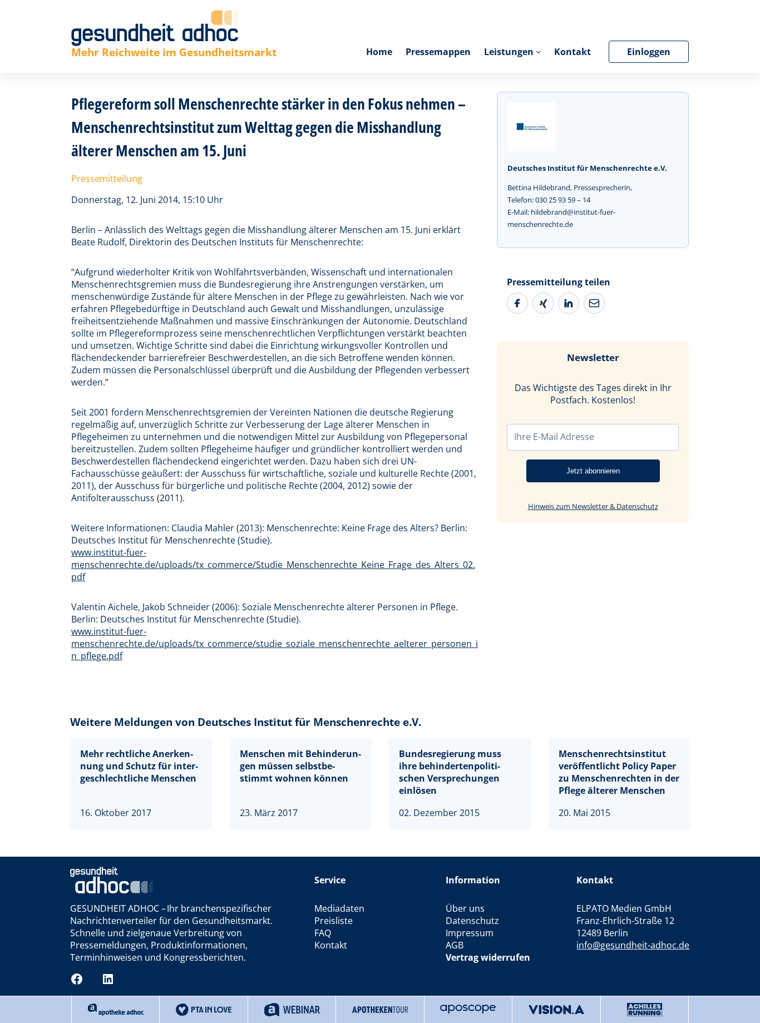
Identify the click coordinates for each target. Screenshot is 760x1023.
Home (379, 52)
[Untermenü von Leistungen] (538, 51)
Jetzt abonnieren (593, 471)
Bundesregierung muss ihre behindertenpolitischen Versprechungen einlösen (450, 772)
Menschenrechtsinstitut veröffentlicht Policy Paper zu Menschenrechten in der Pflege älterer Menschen (619, 772)
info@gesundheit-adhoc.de (632, 945)
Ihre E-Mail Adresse (554, 437)
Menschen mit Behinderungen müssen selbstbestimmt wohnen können (300, 766)
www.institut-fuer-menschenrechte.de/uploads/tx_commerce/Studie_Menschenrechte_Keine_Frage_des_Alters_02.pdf (273, 564)
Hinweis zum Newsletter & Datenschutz (593, 506)
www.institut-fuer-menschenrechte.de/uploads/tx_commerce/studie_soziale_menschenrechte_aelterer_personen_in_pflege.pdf (274, 643)
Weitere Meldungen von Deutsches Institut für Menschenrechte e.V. (245, 722)
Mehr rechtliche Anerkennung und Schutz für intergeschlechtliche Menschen (139, 766)
